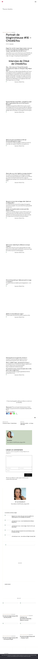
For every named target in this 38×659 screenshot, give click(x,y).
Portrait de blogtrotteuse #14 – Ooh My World (10, 616)
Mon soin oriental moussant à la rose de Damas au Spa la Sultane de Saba (23, 531)
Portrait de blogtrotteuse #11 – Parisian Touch (27, 637)
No (19, 657)
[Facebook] (7, 413)
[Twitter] (9, 413)
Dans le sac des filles (7, 32)
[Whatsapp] (14, 413)
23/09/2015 (31, 634)
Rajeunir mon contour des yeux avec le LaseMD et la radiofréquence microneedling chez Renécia (23, 517)
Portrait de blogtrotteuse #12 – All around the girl (10, 638)
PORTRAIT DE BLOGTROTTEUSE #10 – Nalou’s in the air (26, 619)
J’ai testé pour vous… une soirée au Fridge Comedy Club (23, 536)
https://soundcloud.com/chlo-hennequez (14, 366)
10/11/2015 (13, 32)
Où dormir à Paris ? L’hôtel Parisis (10, 423)
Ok (18, 657)
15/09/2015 (31, 615)
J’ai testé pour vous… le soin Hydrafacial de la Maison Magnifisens (23, 521)
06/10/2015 (13, 636)
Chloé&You (28, 53)
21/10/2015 (13, 614)
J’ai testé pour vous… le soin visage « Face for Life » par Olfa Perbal (23, 526)
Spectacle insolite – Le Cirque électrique (26, 424)
